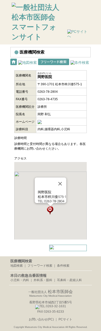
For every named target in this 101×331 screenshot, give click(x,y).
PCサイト (65, 319)
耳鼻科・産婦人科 (69, 280)
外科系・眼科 (43, 280)
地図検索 (16, 265)
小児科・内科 (19, 280)
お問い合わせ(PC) (42, 319)
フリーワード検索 (39, 265)
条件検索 (63, 265)
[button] (50, 210)
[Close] (60, 184)
